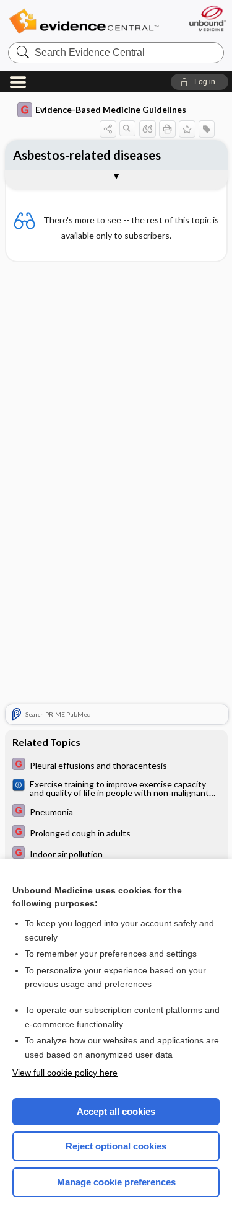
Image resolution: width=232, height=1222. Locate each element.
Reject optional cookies (116, 1146)
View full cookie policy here (65, 1073)
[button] (199, 82)
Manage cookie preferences (116, 1182)
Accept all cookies (116, 1111)
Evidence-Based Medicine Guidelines (110, 109)
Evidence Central (83, 21)
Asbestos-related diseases (87, 155)
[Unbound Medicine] (207, 18)
